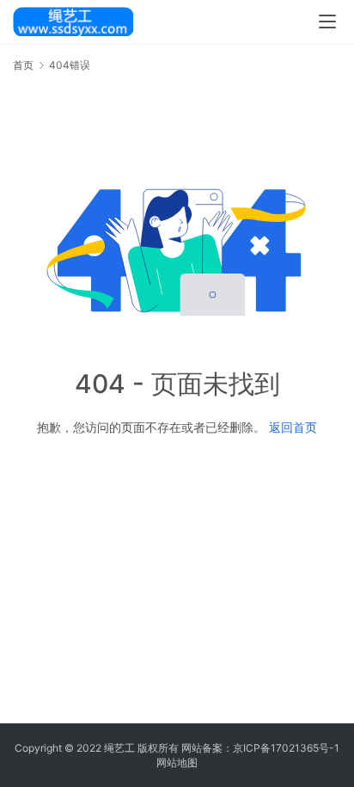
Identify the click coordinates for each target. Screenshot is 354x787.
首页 (23, 64)
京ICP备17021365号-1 (286, 747)
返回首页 (293, 427)
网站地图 (177, 762)
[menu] (327, 21)
